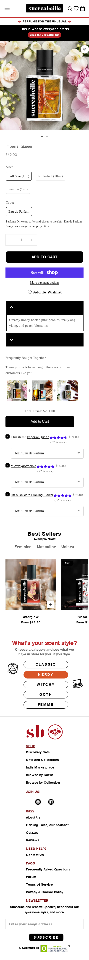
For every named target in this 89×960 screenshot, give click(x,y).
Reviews (32, 840)
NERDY (46, 674)
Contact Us (35, 855)
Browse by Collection (43, 782)
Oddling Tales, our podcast (47, 825)
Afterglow (31, 617)
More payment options (44, 282)
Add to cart (45, 257)
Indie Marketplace (40, 767)
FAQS (30, 863)
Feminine (23, 547)
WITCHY (46, 685)
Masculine (46, 547)
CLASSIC (46, 664)
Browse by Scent (39, 775)
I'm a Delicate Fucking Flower (32, 495)
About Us (33, 817)
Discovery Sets (38, 752)
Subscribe (46, 937)
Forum (31, 877)
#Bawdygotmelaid (23, 466)
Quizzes (32, 832)
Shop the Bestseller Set (44, 35)
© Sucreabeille (29, 947)
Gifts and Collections (42, 760)
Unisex (67, 547)
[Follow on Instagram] (38, 802)
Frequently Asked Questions (48, 869)
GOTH (45, 694)
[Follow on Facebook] (51, 802)
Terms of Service (39, 884)
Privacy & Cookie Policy (44, 892)
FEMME (46, 705)
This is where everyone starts (44, 29)
